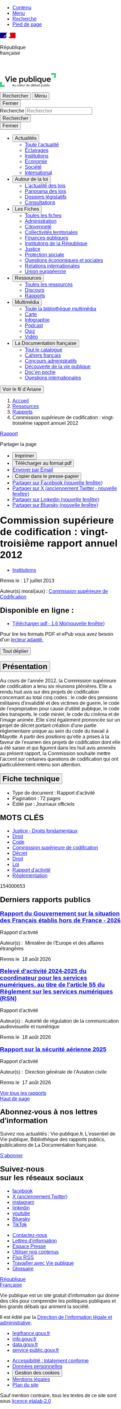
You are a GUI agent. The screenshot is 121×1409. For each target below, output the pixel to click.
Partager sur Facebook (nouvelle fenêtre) (57, 482)
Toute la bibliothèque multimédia (60, 308)
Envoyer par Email (32, 469)
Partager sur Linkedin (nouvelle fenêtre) (55, 499)
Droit (17, 836)
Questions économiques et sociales (64, 260)
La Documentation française (46, 343)
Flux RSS (23, 1257)
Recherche (24, 18)
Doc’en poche (40, 372)
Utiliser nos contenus (35, 1252)
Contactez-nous (29, 1235)
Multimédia (27, 302)
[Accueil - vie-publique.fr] (28, 89)
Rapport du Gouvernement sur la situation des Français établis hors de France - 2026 (60, 917)
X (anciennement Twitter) (39, 1196)
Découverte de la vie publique (58, 366)
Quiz (30, 331)
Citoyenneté (38, 226)
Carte (31, 314)
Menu (18, 13)
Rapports (35, 295)
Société (33, 167)
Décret (19, 853)
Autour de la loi (31, 179)
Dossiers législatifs (45, 197)
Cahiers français (43, 355)
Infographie (37, 320)
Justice (32, 249)
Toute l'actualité (42, 144)
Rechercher (15, 96)
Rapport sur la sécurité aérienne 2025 (53, 1049)
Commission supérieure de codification (55, 847)
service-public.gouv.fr (35, 1350)
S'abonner (11, 1155)
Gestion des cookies (37, 1372)
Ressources (28, 278)
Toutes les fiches (43, 215)
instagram (23, 1202)
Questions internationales (53, 377)
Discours (34, 290)
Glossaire (23, 1268)
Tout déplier (15, 651)
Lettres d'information (34, 1240)
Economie (36, 161)
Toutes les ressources (49, 284)
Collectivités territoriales (51, 232)
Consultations (40, 202)
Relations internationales (52, 265)
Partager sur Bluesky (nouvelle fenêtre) (55, 505)
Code (18, 842)
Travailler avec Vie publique (43, 1263)
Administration (40, 221)
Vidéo (31, 336)
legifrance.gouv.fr (31, 1333)
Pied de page (27, 24)
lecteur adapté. (27, 639)
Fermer (10, 103)
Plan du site (25, 1385)
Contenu (21, 7)
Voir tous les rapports (23, 1093)
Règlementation (29, 875)
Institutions (36, 155)
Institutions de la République (56, 243)
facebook (22, 1191)
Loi (15, 864)
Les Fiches (27, 209)
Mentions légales (31, 1379)
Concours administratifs (51, 361)
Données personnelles (37, 1366)
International (38, 172)
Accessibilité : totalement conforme (50, 1360)
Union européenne (45, 271)
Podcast (34, 325)
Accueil (20, 400)
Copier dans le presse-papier (47, 476)
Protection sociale (44, 254)
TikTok (19, 1224)
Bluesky (21, 1219)
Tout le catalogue (43, 349)
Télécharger (58, 623)
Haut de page (15, 1098)
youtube (21, 1213)
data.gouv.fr (25, 1344)
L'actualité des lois (45, 185)
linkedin (21, 1207)
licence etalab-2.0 (31, 1401)
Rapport (9, 433)
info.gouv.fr (24, 1339)
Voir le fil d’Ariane (21, 389)
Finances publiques (46, 238)
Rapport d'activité (31, 870)
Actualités (26, 138)
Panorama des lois (45, 191)
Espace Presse (29, 1246)
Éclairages (36, 150)
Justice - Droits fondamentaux (45, 830)
